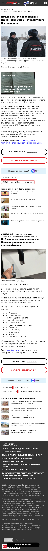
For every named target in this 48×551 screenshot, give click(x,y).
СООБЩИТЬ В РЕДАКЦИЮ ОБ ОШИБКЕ (18, 478)
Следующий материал (23, 545)
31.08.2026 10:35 (7, 234)
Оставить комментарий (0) (24, 160)
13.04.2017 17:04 (7, 9)
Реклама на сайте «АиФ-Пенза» (17, 458)
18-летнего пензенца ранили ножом (23, 199)
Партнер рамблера (21, 540)
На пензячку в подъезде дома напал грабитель (27, 213)
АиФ (4, 63)
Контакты (24, 470)
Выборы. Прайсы (10, 470)
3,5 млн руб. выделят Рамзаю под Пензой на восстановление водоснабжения (26, 409)
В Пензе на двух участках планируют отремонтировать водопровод (23, 431)
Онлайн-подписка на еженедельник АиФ (22, 455)
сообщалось (13, 350)
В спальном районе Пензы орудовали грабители (28, 221)
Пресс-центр (32, 449)
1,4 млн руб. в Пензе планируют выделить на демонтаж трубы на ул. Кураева (26, 402)
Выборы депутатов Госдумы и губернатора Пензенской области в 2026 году (23, 474)
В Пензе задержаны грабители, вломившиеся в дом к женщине (21, 142)
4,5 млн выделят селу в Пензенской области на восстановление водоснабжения (27, 417)
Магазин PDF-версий (11, 452)
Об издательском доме (13, 449)
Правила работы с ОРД (13, 461)
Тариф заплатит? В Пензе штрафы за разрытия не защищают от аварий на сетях (28, 424)
